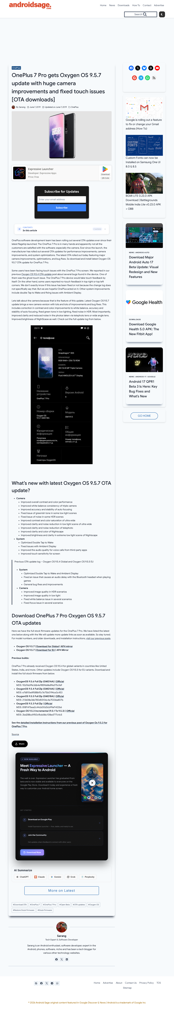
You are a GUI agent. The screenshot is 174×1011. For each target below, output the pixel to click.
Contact (147, 5)
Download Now (34, 852)
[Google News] (36, 983)
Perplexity (89, 877)
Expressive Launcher (40, 169)
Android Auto (142, 252)
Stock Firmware (45, 910)
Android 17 (141, 377)
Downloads (123, 5)
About (119, 982)
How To (136, 5)
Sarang (22, 107)
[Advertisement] (87, 38)
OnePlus (16, 68)
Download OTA (20, 905)
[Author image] (13, 107)
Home (103, 5)
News (112, 5)
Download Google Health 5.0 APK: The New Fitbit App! (144, 329)
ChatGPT (24, 877)
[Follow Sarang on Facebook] (56, 959)
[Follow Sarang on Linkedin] (67, 959)
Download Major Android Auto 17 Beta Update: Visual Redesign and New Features (144, 267)
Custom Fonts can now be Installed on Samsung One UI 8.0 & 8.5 (143, 162)
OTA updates (79, 905)
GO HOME (144, 416)
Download (105, 174)
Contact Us (131, 982)
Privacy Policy (146, 982)
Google (152, 377)
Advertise (159, 5)
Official (60, 681)
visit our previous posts (98, 638)
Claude (41, 877)
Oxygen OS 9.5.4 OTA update (36, 274)
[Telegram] (52, 983)
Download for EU (45, 650)
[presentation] (144, 235)
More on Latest (61, 890)
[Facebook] (41, 983)
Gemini (57, 877)
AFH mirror (67, 646)
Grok (73, 877)
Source (15, 734)
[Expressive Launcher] (19, 173)
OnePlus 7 (35, 905)
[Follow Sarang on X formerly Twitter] (61, 959)
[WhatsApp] (57, 983)
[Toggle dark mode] (162, 14)
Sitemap (127, 987)
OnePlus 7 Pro (49, 905)
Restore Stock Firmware (23, 910)
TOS (159, 982)
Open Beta (64, 905)
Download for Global (47, 646)
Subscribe (62, 207)
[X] (46, 983)
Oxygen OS (93, 905)
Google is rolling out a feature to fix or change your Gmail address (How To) (144, 124)
